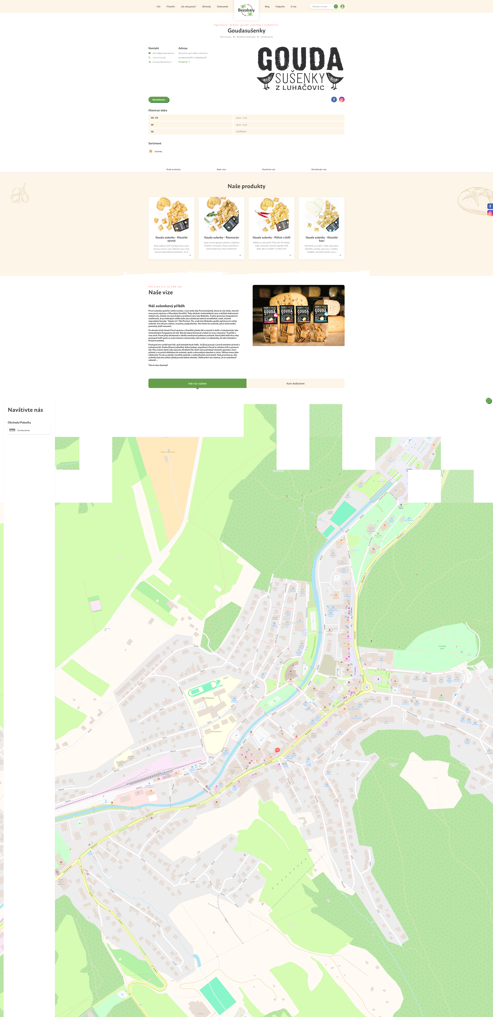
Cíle (158, 6)
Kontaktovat (159, 99)
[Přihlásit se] (342, 6)
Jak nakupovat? (188, 6)
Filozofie (171, 6)
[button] (277, 750)
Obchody (206, 6)
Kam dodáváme (296, 383)
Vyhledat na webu (319, 6)
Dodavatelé (222, 6)
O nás (293, 6)
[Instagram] (342, 99)
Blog (267, 6)
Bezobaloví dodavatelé (246, 36)
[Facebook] (334, 99)
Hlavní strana (225, 36)
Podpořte (280, 6)
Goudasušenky (267, 36)
